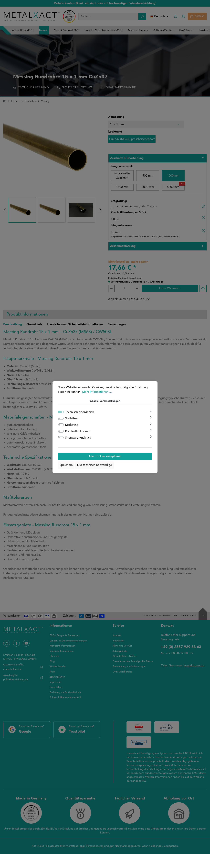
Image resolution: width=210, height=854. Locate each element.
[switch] (61, 418)
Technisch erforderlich (79, 412)
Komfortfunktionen (77, 431)
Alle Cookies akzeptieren (105, 456)
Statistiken (72, 418)
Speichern (66, 465)
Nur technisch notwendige (94, 465)
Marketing (71, 424)
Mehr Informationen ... (97, 391)
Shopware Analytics (78, 437)
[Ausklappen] (150, 410)
